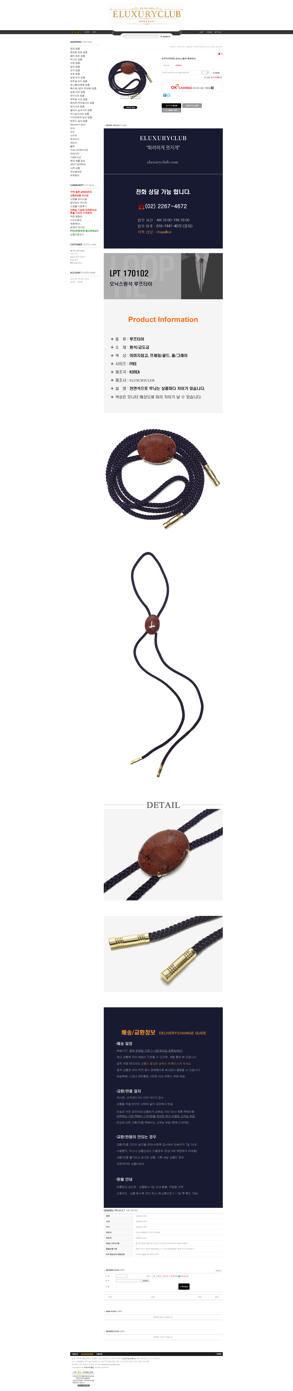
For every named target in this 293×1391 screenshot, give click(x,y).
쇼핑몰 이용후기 (78, 206)
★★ (159, 1276)
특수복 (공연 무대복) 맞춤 (83, 88)
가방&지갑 (75, 157)
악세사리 (74, 153)
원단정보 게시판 (78, 202)
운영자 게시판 (77, 227)
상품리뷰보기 (77, 234)
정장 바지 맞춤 (77, 77)
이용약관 (99, 1354)
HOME (219, 1354)
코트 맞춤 (75, 74)
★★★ (165, 1276)
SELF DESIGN (77, 164)
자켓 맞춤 (75, 63)
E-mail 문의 (77, 263)
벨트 (72, 146)
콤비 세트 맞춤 (77, 56)
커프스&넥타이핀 (79, 150)
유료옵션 (74, 175)
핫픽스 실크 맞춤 (78, 121)
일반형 (189, 47)
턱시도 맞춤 (76, 59)
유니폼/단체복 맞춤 (80, 84)
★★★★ (174, 1276)
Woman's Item (77, 124)
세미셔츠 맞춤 (77, 95)
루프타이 (74, 139)
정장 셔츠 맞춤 (77, 92)
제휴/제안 (75, 223)
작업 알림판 (76, 216)
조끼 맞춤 (75, 70)
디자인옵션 (76, 220)
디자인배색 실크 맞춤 (81, 117)
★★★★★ (184, 1276)
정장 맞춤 (75, 48)
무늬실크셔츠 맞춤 (79, 113)
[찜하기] (171, 109)
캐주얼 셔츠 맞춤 (78, 99)
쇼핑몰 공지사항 (78, 199)
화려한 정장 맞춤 (78, 52)
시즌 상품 (75, 168)
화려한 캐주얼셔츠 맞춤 (82, 102)
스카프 (73, 135)
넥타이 (73, 142)
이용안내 (75, 1354)
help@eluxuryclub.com (110, 1364)
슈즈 (72, 131)
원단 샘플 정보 (77, 160)
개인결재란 (76, 171)
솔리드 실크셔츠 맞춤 (81, 110)
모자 (72, 128)
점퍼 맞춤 (75, 66)
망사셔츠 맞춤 (77, 106)
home (172, 47)
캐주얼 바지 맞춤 (78, 81)
